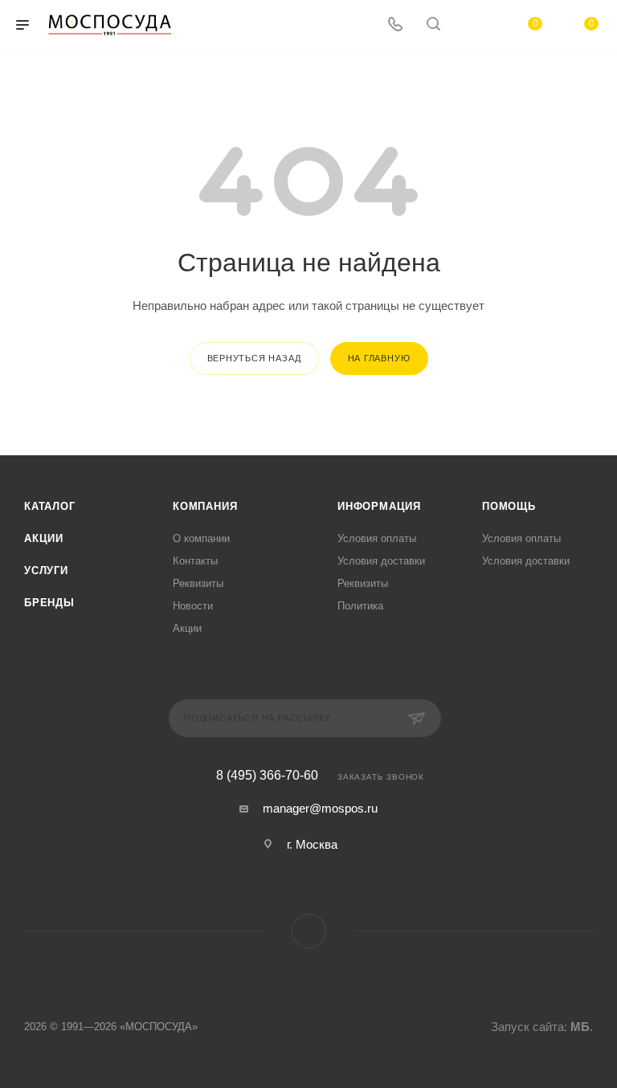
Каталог (50, 506)
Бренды (49, 603)
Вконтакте (309, 931)
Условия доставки (381, 561)
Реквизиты (198, 583)
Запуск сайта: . (542, 1026)
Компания (205, 506)
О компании (201, 538)
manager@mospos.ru (320, 808)
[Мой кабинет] (471, 25)
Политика (360, 606)
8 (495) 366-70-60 (267, 775)
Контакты (195, 561)
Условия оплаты (376, 538)
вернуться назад (254, 358)
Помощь (509, 506)
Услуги (46, 570)
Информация (379, 506)
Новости (193, 606)
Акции (43, 538)
